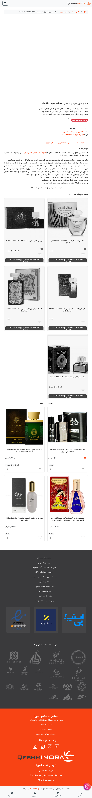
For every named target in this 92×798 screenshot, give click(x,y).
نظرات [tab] (50, 142)
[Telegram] (35, 746)
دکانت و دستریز (45, 581)
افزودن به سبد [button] (50, 469)
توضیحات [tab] (80, 142)
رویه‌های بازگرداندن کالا (44, 572)
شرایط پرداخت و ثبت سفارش (44, 567)
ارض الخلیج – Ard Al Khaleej (72, 134)
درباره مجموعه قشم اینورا (45, 600)
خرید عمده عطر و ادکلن (45, 586)
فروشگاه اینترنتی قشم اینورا (34, 152)
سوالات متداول (45, 591)
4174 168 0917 (46, 724)
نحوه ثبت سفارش (44, 557)
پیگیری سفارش (44, 562)
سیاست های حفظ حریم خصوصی (44, 576)
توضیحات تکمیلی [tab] (65, 142)
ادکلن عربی (64, 11)
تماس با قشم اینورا (45, 595)
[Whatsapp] (42, 746)
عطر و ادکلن (75, 11)
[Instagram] (57, 746)
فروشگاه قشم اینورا (34, 788)
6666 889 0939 (46, 729)
